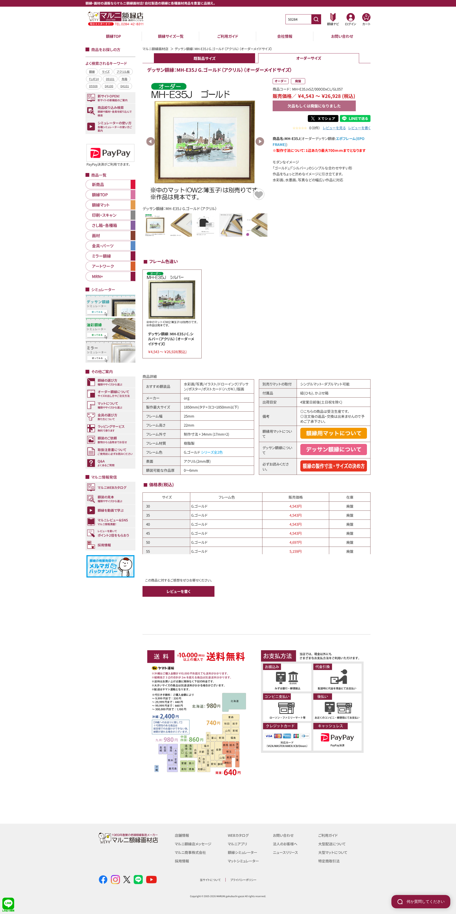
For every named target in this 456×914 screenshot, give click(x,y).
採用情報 (182, 860)
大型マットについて (332, 852)
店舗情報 (182, 835)
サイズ (105, 71)
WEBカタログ (238, 835)
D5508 (93, 86)
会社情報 (284, 36)
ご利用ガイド (227, 36)
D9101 (110, 79)
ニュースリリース (285, 852)
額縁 (92, 71)
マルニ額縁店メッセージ (193, 843)
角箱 (124, 79)
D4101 (124, 86)
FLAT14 (94, 79)
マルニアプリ (237, 843)
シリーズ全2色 (212, 452)
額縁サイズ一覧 (171, 36)
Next (260, 141)
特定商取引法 (329, 860)
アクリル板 (123, 71)
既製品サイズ (204, 58)
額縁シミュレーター (242, 852)
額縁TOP (113, 36)
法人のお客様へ (285, 843)
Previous (150, 141)
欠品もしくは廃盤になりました (314, 106)
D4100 (109, 86)
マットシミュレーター (243, 860)
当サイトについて (210, 880)
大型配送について (332, 843)
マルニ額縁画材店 (155, 48)
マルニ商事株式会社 (190, 852)
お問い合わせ (342, 36)
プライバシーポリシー (243, 880)
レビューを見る (334, 127)
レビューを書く (359, 127)
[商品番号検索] (316, 19)
